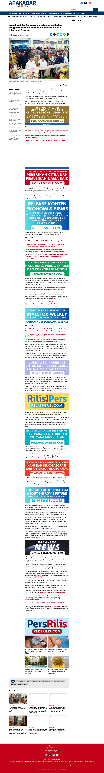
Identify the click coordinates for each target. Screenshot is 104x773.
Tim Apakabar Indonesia (19, 34)
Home (9, 13)
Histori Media (23, 766)
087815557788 (51, 603)
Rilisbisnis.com (29, 293)
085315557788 (41, 603)
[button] (61, 85)
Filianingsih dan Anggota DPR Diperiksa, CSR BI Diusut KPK (65, 16)
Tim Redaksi (33, 766)
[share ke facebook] (51, 35)
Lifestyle (43, 13)
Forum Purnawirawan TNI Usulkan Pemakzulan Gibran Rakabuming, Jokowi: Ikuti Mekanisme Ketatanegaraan (44, 250)
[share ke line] (64, 35)
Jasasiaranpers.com (32, 600)
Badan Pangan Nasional (33, 681)
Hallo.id (56, 606)
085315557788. (37, 523)
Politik (21, 13)
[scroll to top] (99, 770)
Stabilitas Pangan (22, 684)
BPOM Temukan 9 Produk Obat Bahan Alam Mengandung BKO (46, 241)
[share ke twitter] (54, 35)
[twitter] (86, 4)
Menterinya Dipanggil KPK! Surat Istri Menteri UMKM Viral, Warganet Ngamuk (24, 16)
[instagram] (89, 4)
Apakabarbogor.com (89, 761)
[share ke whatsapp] (58, 35)
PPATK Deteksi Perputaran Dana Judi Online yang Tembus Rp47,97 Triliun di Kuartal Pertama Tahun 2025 (45, 340)
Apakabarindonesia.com (27, 761)
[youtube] (93, 4)
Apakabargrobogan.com (76, 761)
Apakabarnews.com (14, 761)
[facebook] (82, 4)
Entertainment (52, 13)
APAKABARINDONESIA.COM (34, 89)
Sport (60, 13)
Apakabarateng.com (62, 761)
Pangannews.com (59, 593)
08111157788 (60, 603)
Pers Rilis (76, 13)
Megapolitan (35, 13)
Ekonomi (27, 13)
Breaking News (46, 681)
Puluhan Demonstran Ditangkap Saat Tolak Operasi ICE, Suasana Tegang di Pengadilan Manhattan (44, 245)
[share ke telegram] (61, 35)
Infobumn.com (44, 593)
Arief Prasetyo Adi (21, 681)
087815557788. (39, 577)
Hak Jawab (75, 766)
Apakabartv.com (39, 761)
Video (82, 13)
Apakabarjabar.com (50, 761)
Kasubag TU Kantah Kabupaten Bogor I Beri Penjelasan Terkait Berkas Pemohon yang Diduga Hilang (46, 131)
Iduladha (13, 684)
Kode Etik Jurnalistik (46, 766)
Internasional (67, 13)
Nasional (15, 13)
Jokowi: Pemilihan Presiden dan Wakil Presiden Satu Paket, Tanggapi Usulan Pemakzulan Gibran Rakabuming (45, 330)
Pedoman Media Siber (62, 766)
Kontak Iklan (85, 766)
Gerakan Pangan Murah (58, 681)
